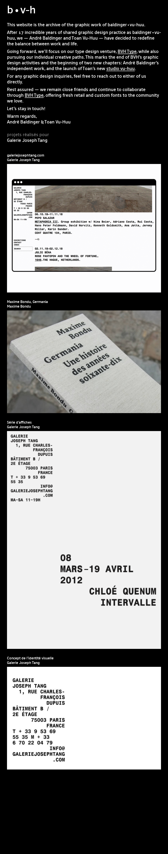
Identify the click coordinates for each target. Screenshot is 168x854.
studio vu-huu (120, 68)
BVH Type (127, 51)
